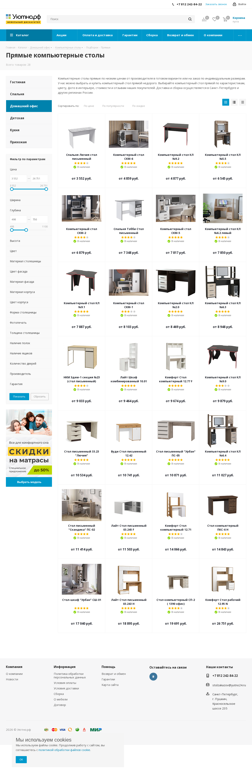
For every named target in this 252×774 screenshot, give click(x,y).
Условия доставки (66, 688)
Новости (12, 679)
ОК (21, 759)
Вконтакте (153, 677)
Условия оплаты (65, 683)
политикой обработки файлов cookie (64, 750)
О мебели (61, 699)
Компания (14, 667)
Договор (60, 705)
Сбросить (40, 396)
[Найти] (190, 19)
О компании (14, 674)
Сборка (59, 694)
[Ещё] (240, 35)
